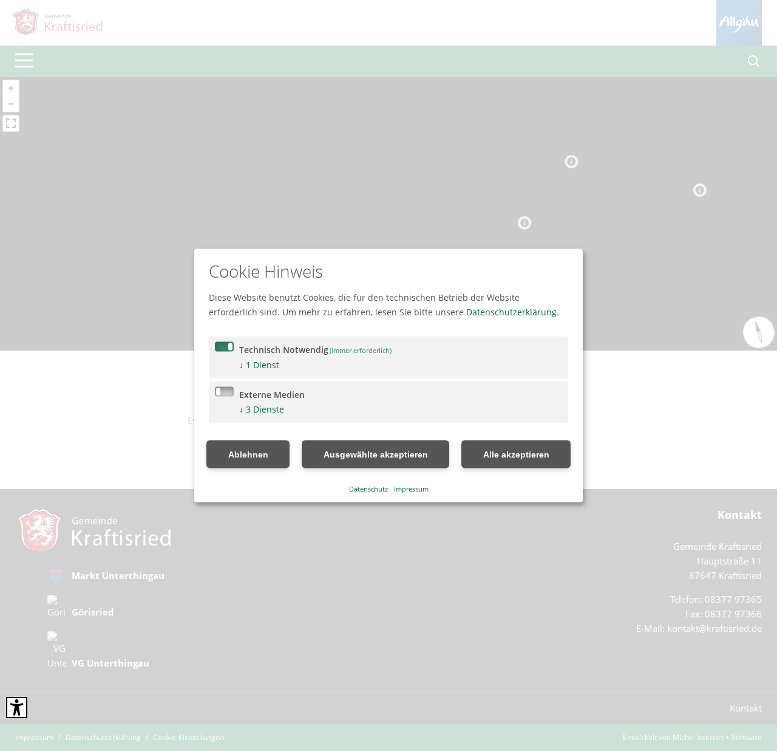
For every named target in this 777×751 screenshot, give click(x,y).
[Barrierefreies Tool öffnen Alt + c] (16, 707)
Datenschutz (368, 488)
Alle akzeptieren (516, 454)
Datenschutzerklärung (511, 312)
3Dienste (261, 409)
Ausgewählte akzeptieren (376, 454)
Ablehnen (248, 454)
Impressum (411, 488)
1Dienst (259, 365)
